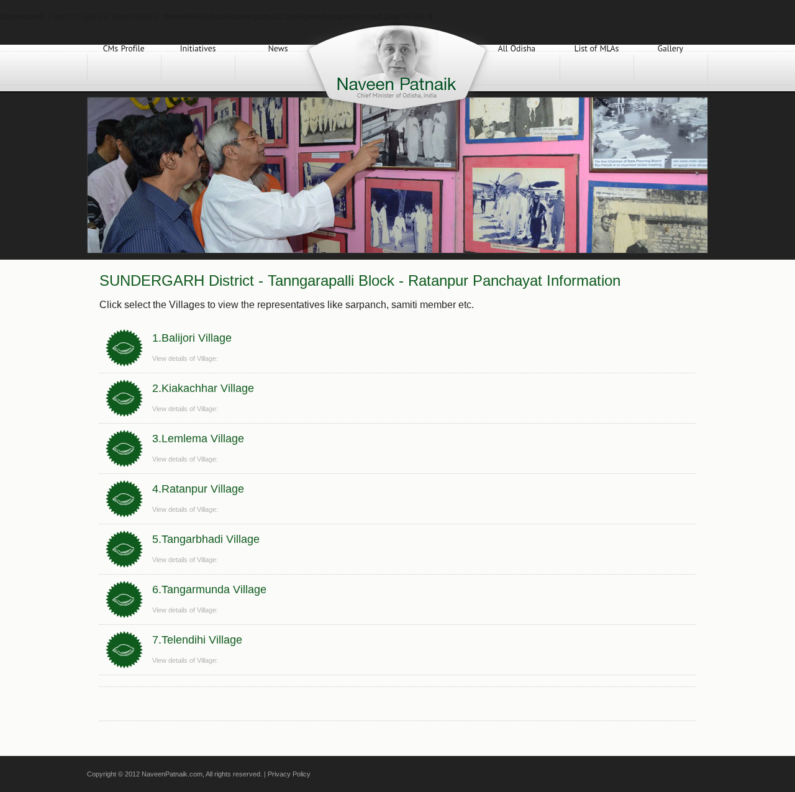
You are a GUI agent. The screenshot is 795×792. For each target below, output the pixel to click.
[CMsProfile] (124, 68)
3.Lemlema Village (198, 438)
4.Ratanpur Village (198, 489)
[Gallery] (670, 68)
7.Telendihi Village (197, 640)
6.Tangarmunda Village (209, 589)
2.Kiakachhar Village (203, 388)
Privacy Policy (289, 774)
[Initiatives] (198, 68)
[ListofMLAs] (597, 68)
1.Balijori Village (192, 338)
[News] (278, 68)
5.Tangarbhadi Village (206, 539)
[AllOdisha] (517, 68)
